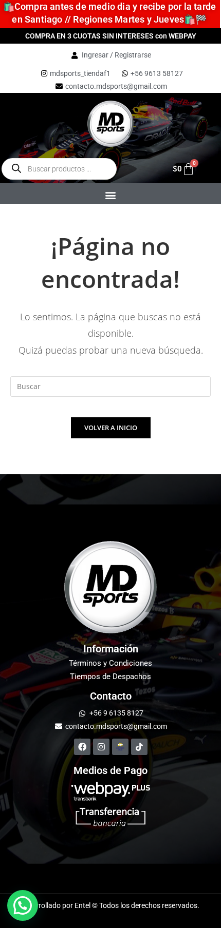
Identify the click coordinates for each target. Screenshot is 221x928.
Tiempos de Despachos (110, 676)
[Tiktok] (139, 747)
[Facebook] (82, 747)
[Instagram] (101, 747)
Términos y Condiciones (110, 663)
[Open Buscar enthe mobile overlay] (59, 169)
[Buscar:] (110, 386)
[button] (110, 195)
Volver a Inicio (110, 427)
